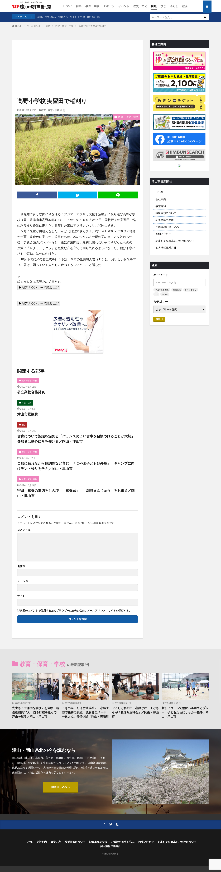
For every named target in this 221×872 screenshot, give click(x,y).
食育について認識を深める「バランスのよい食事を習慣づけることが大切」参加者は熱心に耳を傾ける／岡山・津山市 (76, 438)
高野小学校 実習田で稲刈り (92, 25)
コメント (24, 529)
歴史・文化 (140, 6)
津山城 (96, 16)
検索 (158, 318)
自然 (154, 6)
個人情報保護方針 (166, 247)
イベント (123, 6)
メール (22, 581)
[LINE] (118, 195)
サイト (21, 595)
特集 (78, 6)
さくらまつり (77, 16)
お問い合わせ (163, 233)
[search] (205, 17)
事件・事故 (92, 6)
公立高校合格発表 (31, 392)
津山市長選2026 (46, 16)
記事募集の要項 (165, 219)
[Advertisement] (77, 58)
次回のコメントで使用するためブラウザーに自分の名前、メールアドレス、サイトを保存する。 (75, 610)
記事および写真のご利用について (175, 240)
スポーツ (108, 6)
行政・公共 (26, 403)
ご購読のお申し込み (167, 226)
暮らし (174, 6)
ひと (163, 6)
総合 (185, 6)
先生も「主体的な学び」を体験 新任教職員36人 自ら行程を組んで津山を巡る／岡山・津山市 (35, 712)
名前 (21, 566)
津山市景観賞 (27, 414)
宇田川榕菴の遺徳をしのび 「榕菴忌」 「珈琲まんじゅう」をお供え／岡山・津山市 (76, 493)
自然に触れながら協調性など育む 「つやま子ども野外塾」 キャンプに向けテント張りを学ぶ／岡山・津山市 (76, 465)
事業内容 (161, 206)
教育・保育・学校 (64, 25)
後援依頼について (166, 213)
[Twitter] (77, 195)
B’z (88, 16)
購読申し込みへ (60, 786)
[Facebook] (37, 195)
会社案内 (161, 199)
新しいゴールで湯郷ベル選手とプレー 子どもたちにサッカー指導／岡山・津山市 (185, 712)
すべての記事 (34, 25)
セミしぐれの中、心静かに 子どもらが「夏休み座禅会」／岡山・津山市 (135, 712)
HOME (67, 6)
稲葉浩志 (63, 16)
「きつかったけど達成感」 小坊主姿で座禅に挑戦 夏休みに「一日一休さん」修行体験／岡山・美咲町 (85, 712)
